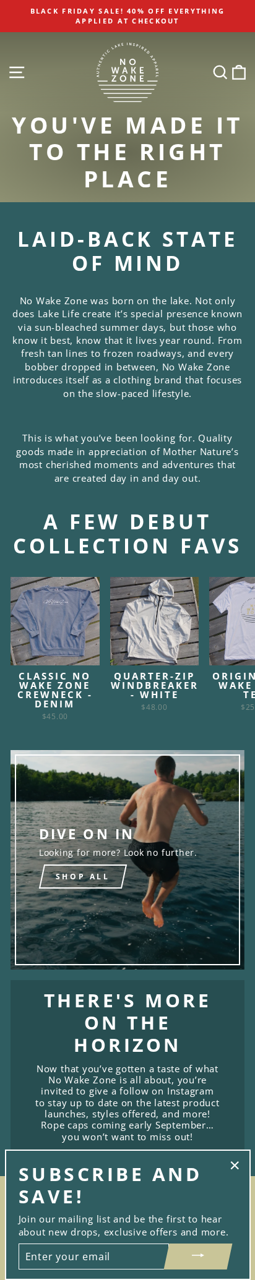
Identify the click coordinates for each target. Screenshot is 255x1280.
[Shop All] (127, 860)
